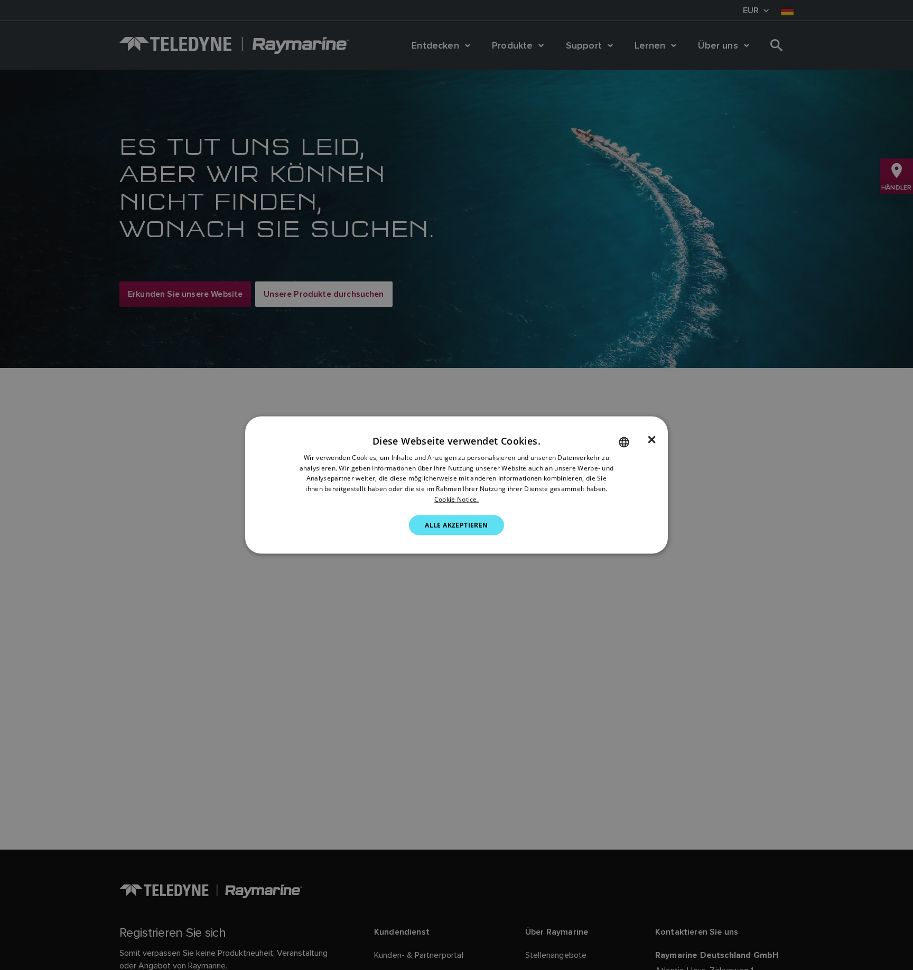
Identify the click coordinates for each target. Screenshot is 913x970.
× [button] (651, 439)
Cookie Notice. (456, 499)
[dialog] (456, 485)
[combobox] (624, 442)
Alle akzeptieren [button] (456, 524)
